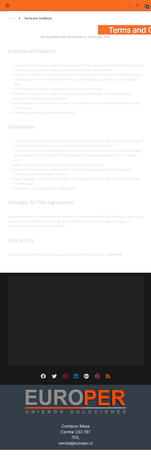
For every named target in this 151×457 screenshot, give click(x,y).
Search (129, 5)
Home (11, 18)
